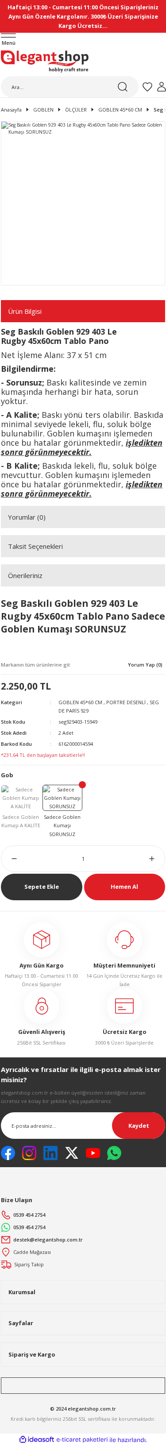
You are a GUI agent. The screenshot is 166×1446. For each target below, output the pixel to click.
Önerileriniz (25, 575)
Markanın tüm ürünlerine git (35, 664)
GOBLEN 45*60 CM (80, 702)
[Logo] (45, 61)
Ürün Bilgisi (25, 311)
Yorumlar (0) (27, 517)
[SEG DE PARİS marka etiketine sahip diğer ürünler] (34, 649)
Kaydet (138, 1126)
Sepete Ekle (41, 887)
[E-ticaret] (82, 1440)
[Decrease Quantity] (9, 858)
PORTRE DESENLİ (126, 702)
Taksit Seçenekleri (35, 546)
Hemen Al (124, 887)
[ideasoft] (36, 1440)
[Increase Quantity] (157, 858)
